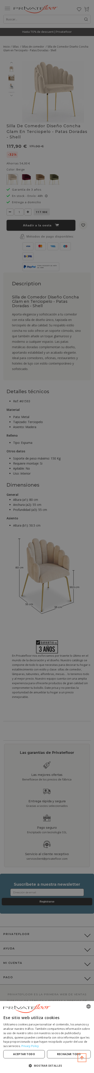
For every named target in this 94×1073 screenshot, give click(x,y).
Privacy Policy (30, 1046)
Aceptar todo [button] (24, 1054)
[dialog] (47, 1037)
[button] (47, 1065)
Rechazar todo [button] (69, 1054)
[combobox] (88, 1006)
